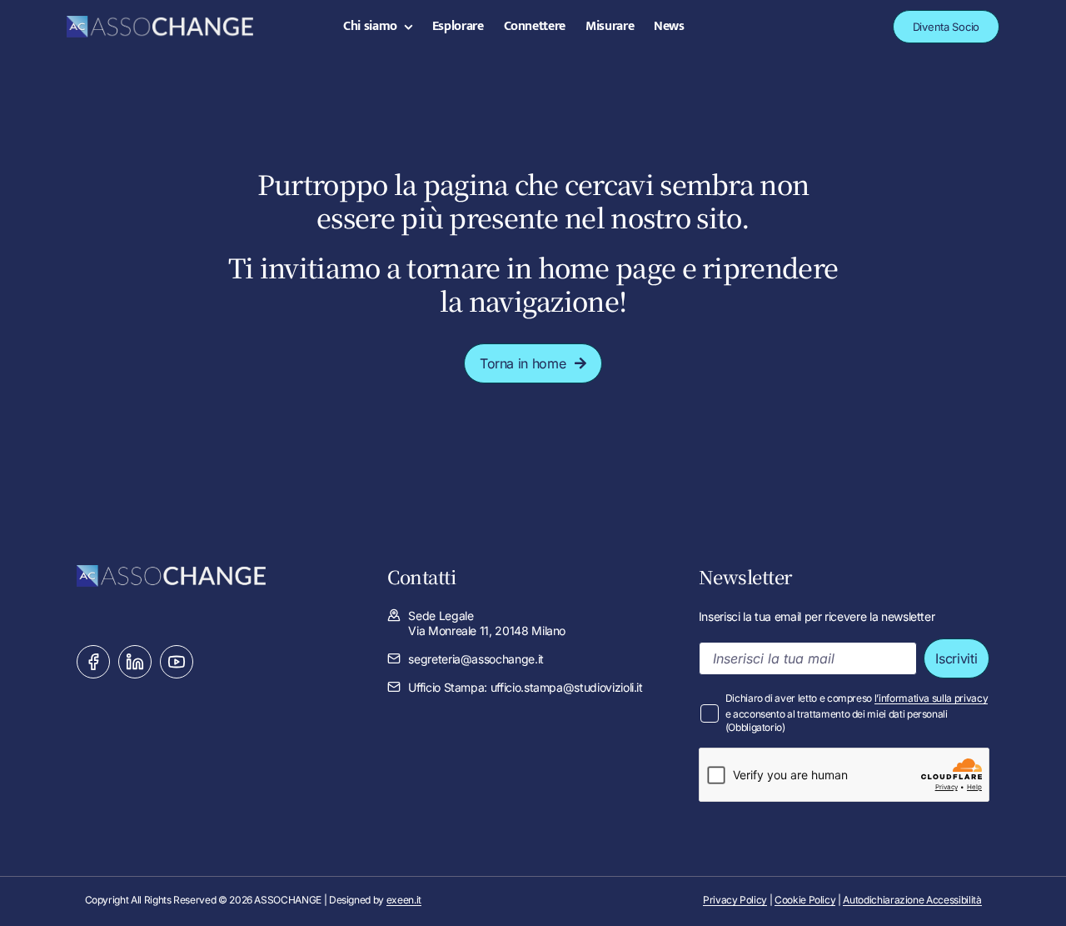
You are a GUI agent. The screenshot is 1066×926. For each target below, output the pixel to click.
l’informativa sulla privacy (931, 698)
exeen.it (403, 899)
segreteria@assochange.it (476, 659)
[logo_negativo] (160, 22)
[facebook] (93, 662)
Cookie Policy (805, 899)
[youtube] (176, 662)
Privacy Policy (735, 899)
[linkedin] (135, 662)
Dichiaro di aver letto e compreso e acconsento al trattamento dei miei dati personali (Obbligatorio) (857, 712)
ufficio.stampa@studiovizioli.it (567, 687)
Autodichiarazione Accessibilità (912, 899)
